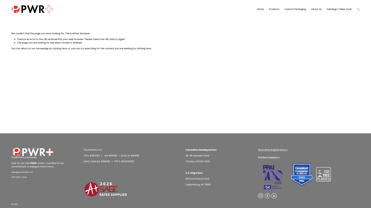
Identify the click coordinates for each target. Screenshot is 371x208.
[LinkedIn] (274, 195)
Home (260, 9)
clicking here (60, 48)
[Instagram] (260, 195)
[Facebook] (267, 195)
